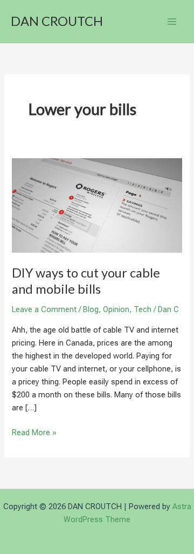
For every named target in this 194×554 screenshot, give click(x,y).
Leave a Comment (44, 309)
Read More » (34, 433)
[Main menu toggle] (172, 21)
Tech (142, 309)
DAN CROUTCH (57, 21)
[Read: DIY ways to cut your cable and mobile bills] (97, 205)
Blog (91, 309)
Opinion (116, 309)
